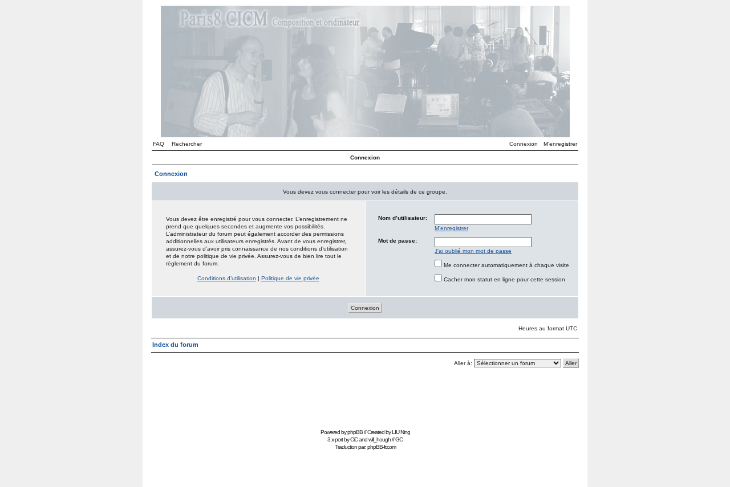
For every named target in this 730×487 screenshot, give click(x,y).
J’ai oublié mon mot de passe (473, 251)
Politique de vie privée (290, 278)
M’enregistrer (560, 144)
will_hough (379, 439)
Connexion (523, 144)
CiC (354, 439)
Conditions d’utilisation (226, 278)
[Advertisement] (365, 399)
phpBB (355, 432)
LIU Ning (401, 432)
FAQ (158, 144)
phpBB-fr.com (381, 447)
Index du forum (175, 344)
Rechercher (187, 144)
